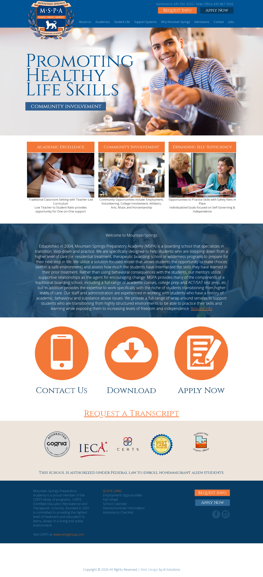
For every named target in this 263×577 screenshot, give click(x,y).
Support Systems (145, 22)
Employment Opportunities (122, 495)
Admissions (201, 22)
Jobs (231, 22)
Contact (219, 22)
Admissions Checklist (118, 512)
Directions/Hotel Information (124, 508)
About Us (85, 22)
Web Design (149, 569)
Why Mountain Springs (175, 22)
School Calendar (115, 504)
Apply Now (217, 10)
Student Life (122, 22)
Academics (102, 22)
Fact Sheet (110, 499)
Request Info (177, 10)
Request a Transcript (131, 413)
